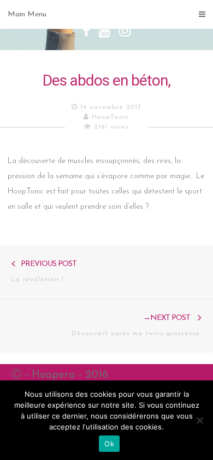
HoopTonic (110, 117)
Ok (109, 443)
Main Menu (27, 14)
